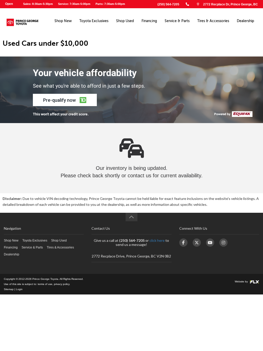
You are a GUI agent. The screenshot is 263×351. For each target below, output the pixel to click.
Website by (242, 281)
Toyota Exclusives (93, 21)
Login (19, 289)
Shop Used (125, 21)
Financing (149, 21)
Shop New (63, 21)
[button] (65, 100)
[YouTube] (210, 242)
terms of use (45, 284)
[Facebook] (183, 242)
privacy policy (61, 284)
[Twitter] (197, 242)
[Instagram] (223, 242)
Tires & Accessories (213, 21)
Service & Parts (177, 21)
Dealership (245, 21)
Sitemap (9, 289)
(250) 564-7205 (168, 4)
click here (157, 240)
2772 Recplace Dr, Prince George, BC (230, 4)
